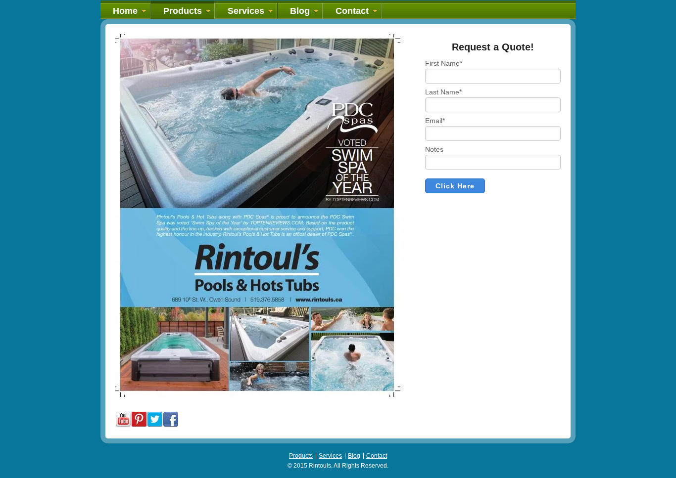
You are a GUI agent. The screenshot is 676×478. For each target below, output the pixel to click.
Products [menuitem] (182, 11)
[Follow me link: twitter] (155, 425)
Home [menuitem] (125, 11)
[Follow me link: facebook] (171, 425)
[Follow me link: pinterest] (139, 425)
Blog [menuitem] (300, 11)
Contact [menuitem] (352, 11)
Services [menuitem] (246, 11)
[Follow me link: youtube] (123, 425)
